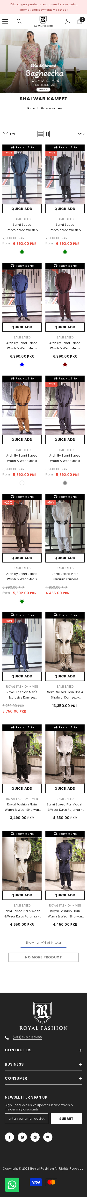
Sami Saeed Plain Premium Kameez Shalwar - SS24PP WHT (65, 577)
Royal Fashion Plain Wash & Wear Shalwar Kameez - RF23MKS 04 (22, 807)
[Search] (19, 21)
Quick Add (22, 208)
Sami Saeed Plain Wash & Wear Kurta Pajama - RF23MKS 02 (22, 914)
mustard (22, 483)
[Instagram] (22, 1137)
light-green (22, 251)
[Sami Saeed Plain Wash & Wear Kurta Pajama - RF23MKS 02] (22, 864)
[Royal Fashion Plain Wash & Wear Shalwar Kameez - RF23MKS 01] (65, 864)
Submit (66, 1118)
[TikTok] (35, 1137)
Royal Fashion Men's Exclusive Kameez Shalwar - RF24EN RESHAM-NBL (22, 695)
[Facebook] (9, 1137)
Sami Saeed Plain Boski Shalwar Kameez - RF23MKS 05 (65, 695)
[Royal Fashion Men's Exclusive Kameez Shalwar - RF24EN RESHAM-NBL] (22, 645)
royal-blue (22, 364)
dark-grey (65, 483)
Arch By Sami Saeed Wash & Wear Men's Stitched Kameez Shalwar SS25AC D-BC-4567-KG (22, 577)
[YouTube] (47, 1137)
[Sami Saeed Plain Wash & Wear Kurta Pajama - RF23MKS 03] (65, 757)
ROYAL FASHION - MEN (22, 686)
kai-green (22, 601)
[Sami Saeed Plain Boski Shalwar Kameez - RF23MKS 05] (65, 645)
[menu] (5, 21)
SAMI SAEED (65, 568)
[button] (40, 134)
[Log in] (68, 21)
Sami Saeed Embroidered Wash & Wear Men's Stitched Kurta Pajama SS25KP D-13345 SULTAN (65, 228)
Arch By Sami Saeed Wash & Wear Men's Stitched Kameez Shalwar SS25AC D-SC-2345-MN (65, 346)
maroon (65, 364)
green (65, 251)
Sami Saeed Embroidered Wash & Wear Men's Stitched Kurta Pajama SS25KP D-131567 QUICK (22, 228)
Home (31, 108)
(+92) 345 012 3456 (27, 1037)
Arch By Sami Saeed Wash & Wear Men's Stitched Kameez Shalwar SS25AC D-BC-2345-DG (65, 458)
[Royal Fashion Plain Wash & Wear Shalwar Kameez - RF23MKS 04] (22, 757)
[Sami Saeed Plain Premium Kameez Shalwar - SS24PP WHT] (65, 527)
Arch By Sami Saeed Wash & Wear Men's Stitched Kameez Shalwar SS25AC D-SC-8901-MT (22, 458)
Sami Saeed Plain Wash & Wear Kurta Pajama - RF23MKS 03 (65, 807)
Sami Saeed (22, 219)
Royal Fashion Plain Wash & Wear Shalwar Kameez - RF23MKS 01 (65, 914)
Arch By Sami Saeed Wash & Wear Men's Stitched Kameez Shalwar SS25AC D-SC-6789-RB (22, 346)
